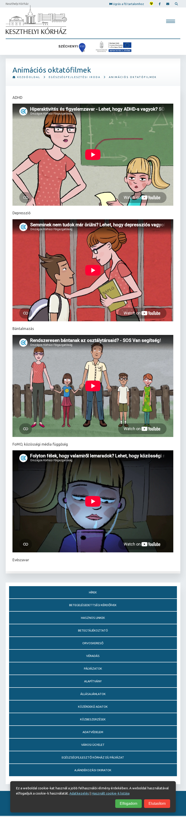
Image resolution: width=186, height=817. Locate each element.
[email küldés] (168, 4)
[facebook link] (159, 4)
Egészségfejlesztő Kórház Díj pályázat (93, 757)
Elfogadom (128, 803)
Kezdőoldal (28, 77)
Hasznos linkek (93, 617)
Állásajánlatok (93, 693)
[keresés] (176, 4)
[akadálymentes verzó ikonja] (151, 4)
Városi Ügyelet (93, 744)
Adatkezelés (79, 793)
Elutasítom (157, 803)
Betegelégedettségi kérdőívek (93, 605)
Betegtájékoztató (93, 630)
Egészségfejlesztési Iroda (74, 77)
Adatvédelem (93, 732)
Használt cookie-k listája (110, 793)
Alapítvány (93, 681)
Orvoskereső (92, 643)
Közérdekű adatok (93, 706)
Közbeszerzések (93, 719)
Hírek (93, 592)
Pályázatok (93, 668)
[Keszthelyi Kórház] (36, 19)
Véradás (93, 655)
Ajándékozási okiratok (92, 770)
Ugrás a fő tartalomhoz (128, 3)
